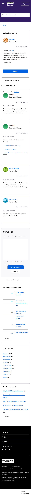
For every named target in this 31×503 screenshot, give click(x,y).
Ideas (4, 25)
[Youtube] (10, 456)
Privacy (4, 475)
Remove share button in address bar (21, 308)
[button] (5, 68)
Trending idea (7, 363)
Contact (22, 475)
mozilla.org (4, 472)
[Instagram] (6, 456)
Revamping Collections (10, 153)
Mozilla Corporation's (9, 479)
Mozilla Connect (10, 4)
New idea (11, 50)
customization (8, 64)
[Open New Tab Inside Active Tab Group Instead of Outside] (22, 82)
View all (7, 345)
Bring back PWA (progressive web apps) (14, 397)
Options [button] (28, 25)
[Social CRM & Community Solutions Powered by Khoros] (25, 499)
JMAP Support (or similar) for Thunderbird (15, 407)
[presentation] (5, 241)
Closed (5, 383)
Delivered (6, 380)
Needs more (6, 366)
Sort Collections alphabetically (12, 149)
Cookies (13, 475)
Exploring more (7, 372)
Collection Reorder (9, 33)
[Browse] (3, 4)
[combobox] (15, 15)
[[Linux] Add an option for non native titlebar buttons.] (25, 82)
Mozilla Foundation (6, 481)
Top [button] (2, 499)
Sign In (25, 4)
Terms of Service (17, 472)
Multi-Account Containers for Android (14, 412)
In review (5, 369)
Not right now (7, 377)
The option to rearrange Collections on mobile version (15, 157)
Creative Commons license (9, 487)
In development (7, 374)
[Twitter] (2, 456)
